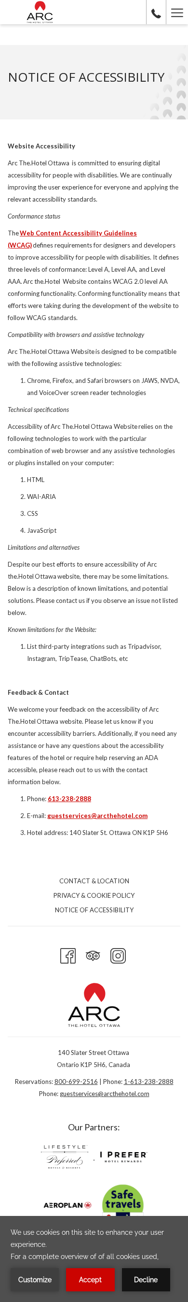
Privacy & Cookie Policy (94, 895)
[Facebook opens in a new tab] (68, 953)
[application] (94, 1259)
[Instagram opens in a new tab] (118, 953)
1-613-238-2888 (149, 1081)
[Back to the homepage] (39, 12)
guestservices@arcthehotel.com (97, 815)
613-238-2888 (69, 799)
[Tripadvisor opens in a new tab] (93, 953)
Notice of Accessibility (94, 910)
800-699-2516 (76, 1081)
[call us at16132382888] (156, 12)
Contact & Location (94, 881)
